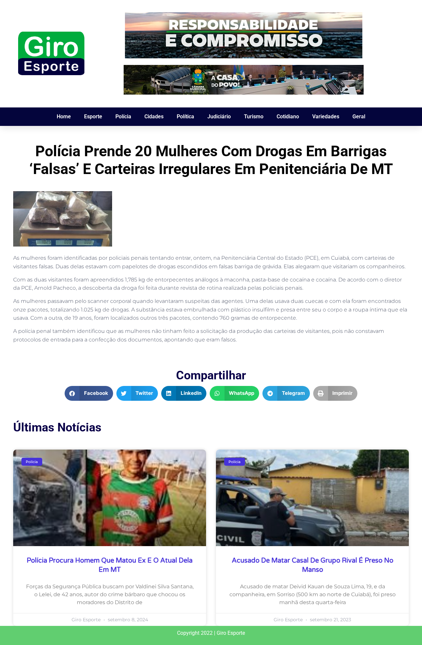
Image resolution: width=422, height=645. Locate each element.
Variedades (325, 116)
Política (185, 116)
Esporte (93, 116)
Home (64, 116)
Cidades (154, 116)
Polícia (123, 116)
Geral (358, 116)
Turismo (253, 116)
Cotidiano (288, 116)
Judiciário (219, 116)
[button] (89, 393)
